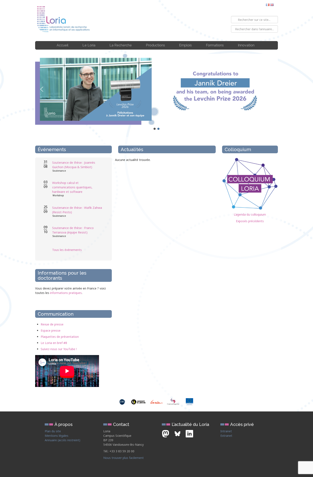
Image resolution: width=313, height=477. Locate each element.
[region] (156, 92)
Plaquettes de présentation (60, 337)
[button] (156, 89)
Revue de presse (52, 324)
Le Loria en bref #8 (54, 343)
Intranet (226, 431)
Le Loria (88, 45)
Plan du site (53, 431)
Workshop (58, 195)
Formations (215, 45)
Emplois (185, 45)
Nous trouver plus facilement (123, 458)
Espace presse (50, 330)
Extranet (226, 436)
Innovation (246, 45)
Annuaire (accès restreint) (62, 440)
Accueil (62, 45)
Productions (155, 45)
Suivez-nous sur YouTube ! (59, 349)
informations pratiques (66, 293)
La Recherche (120, 45)
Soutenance (59, 171)
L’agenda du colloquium (250, 214)
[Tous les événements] (78, 258)
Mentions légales (56, 436)
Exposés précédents (250, 221)
